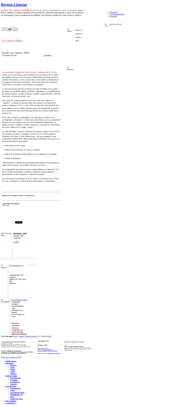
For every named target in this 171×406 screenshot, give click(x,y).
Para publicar (11, 401)
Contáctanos (10, 403)
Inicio (15, 336)
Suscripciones (11, 386)
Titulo (12, 370)
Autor (12, 372)
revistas (21, 336)
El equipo (14, 380)
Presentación (15, 378)
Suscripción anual (17, 393)
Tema (12, 368)
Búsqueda (9, 363)
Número (13, 374)
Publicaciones (11, 361)
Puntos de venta (16, 399)
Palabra (13, 365)
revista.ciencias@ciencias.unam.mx (47, 350)
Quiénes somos (11, 376)
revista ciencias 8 (31, 336)
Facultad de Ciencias (15, 383)
